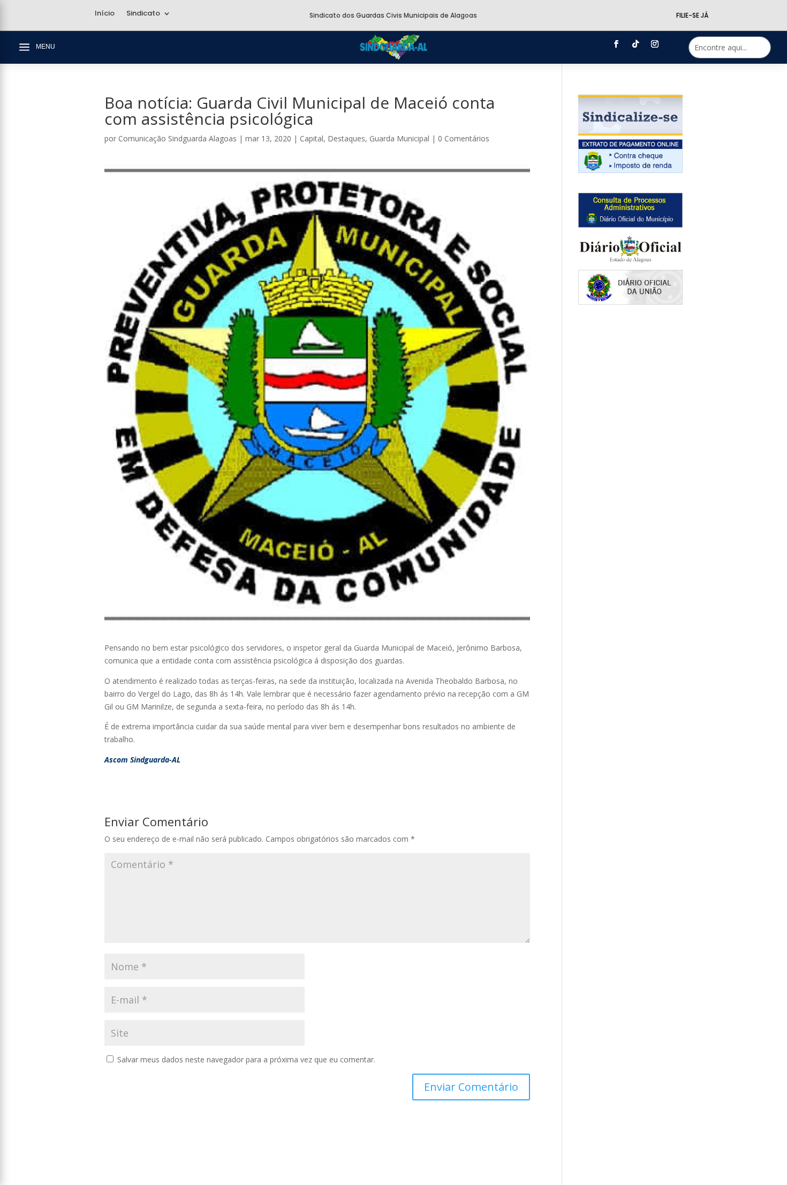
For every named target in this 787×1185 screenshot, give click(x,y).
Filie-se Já (692, 15)
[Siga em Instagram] (654, 43)
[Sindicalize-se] (630, 132)
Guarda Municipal (399, 138)
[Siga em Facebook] (616, 43)
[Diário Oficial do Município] (630, 225)
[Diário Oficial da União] (630, 302)
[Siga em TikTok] (635, 43)
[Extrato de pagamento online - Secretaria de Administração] (630, 170)
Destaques (346, 138)
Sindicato (143, 14)
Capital (311, 138)
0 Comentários (463, 138)
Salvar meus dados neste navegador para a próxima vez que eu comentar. (246, 1059)
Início (105, 14)
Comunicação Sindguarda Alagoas (177, 138)
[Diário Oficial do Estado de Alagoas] (630, 263)
